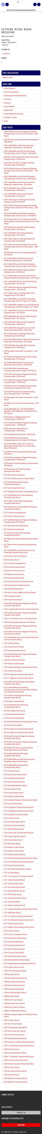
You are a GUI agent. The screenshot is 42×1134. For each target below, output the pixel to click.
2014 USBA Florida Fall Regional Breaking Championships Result (19, 737)
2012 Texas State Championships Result (18, 833)
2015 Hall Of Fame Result (13, 671)
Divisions (7, 103)
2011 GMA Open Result (12, 913)
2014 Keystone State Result (14, 718)
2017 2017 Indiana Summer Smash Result (19, 478)
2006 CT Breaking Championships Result (19, 1056)
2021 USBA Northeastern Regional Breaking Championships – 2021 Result (20, 288)
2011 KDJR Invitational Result (14, 905)
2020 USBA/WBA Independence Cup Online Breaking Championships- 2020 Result (19, 329)
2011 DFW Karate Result (13, 894)
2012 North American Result (14, 825)
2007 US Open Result (11, 1020)
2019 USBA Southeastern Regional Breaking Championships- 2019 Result (20, 375)
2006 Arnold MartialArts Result (15, 1053)
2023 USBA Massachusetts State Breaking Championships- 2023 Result (19, 228)
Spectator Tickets (10, 117)
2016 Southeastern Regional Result (17, 585)
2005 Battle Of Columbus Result (15, 1078)
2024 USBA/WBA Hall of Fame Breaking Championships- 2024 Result (18, 189)
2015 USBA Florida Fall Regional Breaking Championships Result (19, 683)
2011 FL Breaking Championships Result (19, 920)
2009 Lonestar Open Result (14, 989)
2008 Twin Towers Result (13, 1000)
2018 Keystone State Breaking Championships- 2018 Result (21, 464)
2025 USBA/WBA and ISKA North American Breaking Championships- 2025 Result (19, 183)
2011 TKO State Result (12, 902)
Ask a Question (9, 88)
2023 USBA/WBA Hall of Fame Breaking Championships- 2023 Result (18, 195)
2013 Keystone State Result (14, 796)
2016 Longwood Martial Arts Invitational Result (21, 609)
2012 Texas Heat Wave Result (15, 836)
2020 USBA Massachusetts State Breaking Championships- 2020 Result (19, 346)
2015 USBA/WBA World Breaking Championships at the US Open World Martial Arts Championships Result (20, 689)
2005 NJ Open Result (11, 1075)
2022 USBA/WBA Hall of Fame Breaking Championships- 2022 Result (18, 234)
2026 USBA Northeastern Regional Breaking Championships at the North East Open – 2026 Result (21, 134)
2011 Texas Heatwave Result (14, 880)
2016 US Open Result (11, 560)
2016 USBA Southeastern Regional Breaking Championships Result (20, 614)
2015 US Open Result (11, 643)
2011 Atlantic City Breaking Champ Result (19, 927)
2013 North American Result (14, 782)
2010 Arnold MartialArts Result (15, 956)
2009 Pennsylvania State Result (15, 978)
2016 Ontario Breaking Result (15, 563)
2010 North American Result (14, 949)
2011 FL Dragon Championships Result (18, 916)
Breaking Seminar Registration (15, 95)
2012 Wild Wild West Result (14, 829)
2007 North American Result (14, 1035)
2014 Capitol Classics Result (14, 701)
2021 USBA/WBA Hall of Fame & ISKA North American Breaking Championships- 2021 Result (21, 277)
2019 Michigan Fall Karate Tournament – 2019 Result (21, 352)
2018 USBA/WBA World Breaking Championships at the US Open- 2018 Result (20, 439)
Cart (35, 4)
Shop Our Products (7, 4)
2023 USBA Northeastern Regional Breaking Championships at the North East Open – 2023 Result (21, 207)
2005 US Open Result (11, 1067)
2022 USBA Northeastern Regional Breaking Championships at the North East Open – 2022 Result (21, 246)
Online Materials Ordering (13, 114)
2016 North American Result (14, 571)
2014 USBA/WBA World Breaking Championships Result (16, 706)
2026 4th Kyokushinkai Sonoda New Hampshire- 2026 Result (21, 140)
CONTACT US (21, 1112)
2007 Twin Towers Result (13, 1024)
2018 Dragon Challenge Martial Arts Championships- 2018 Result (17, 418)
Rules (6, 121)
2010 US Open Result (11, 931)
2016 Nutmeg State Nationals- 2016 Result (19, 622)
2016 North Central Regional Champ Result (20, 592)
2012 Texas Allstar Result (13, 840)
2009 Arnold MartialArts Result (15, 992)
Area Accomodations (11, 92)
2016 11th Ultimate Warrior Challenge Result (20, 618)
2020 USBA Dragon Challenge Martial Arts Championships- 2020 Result (19, 335)
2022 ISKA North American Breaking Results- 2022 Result (20, 253)
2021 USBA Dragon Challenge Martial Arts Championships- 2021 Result (19, 294)
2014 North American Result (14, 714)
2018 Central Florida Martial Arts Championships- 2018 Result (16, 429)
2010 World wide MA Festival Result (17, 960)
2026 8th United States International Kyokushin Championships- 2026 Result (21, 158)
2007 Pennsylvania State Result (15, 1027)
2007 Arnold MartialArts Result (15, 1038)
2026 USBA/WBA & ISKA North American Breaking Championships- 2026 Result (18, 146)
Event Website (9, 106)
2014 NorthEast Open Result (14, 711)
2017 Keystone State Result (14, 529)
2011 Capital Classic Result (13, 923)
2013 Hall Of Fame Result (13, 804)
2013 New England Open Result (15, 785)
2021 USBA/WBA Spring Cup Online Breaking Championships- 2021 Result (20, 311)
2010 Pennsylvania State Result (15, 938)
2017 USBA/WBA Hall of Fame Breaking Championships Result (18, 496)
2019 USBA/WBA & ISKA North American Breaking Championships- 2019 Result (18, 364)
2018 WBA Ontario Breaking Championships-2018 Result (20, 453)
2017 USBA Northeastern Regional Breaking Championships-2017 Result (20, 521)
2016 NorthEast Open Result (14, 567)
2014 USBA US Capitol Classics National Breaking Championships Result (18, 749)
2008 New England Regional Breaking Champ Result (20, 1015)
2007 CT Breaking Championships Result (19, 1046)
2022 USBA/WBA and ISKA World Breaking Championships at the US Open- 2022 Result (20, 265)
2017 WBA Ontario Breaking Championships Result (20, 545)
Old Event (6, 54)
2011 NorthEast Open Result (14, 887)
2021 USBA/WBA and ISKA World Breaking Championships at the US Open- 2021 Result (20, 300)
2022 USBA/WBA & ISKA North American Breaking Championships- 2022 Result (18, 259)
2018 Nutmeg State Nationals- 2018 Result (19, 434)
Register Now (8, 77)
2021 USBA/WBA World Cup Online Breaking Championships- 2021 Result (20, 282)
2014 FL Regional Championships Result (18, 729)
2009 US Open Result (11, 974)
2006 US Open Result (11, 1049)
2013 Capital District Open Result (16, 814)
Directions (8, 99)
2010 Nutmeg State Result (13, 942)
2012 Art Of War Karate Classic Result (17, 869)
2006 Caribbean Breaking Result (16, 1060)
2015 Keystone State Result (14, 663)
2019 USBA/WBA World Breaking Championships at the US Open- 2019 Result (20, 369)
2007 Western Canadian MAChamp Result (19, 1042)
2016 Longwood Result (12, 596)
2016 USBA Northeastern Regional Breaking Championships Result (20, 604)
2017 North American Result (14, 475)
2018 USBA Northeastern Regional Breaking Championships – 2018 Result (20, 424)
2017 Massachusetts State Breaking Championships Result (17, 534)
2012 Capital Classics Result (14, 865)
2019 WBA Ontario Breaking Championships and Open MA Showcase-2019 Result (20, 387)
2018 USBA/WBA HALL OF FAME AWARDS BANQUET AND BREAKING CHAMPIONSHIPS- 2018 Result (20, 411)
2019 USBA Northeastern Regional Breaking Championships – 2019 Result (20, 381)
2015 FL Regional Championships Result (18, 674)
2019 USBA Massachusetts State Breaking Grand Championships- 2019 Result (19, 393)
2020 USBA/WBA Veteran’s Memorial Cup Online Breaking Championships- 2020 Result (21, 340)
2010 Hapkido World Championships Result (20, 963)
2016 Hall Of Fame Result (13, 600)
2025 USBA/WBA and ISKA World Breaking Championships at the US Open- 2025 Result (20, 177)
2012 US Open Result (11, 818)
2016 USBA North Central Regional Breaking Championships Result (20, 633)
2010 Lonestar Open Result (14, 953)
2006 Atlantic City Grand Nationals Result (19, 1064)
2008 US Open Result (11, 996)
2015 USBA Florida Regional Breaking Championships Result (17, 696)
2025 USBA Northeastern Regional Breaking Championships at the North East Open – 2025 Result (21, 170)
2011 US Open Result (11, 873)
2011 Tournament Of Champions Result (18, 876)
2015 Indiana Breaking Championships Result (20, 667)
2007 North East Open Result (14, 1031)
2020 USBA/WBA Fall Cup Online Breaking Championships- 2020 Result (19, 323)
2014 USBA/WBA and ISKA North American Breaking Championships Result (19, 760)
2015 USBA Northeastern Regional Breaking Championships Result (20, 655)
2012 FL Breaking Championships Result (19, 862)
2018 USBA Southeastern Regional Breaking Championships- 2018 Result (20, 458)
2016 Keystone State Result (14, 574)
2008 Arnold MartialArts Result (15, 1011)
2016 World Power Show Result (15, 556)
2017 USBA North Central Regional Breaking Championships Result (20, 508)
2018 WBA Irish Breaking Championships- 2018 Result (21, 404)
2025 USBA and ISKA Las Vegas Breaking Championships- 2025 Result (19, 164)
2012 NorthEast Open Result (14, 822)
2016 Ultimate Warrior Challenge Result (18, 581)
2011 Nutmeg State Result (13, 883)
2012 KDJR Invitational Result (14, 854)
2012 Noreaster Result (12, 843)
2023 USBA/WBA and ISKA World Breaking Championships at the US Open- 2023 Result (20, 214)
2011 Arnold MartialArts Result (15, 898)
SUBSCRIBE (21, 1125)
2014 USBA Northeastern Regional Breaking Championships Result (20, 743)
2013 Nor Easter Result (12, 789)
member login (39, 4)
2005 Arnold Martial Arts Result (15, 1071)
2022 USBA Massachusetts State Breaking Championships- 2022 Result (19, 271)
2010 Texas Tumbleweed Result (15, 934)
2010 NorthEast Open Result (14, 945)
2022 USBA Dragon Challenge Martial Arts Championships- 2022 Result (19, 240)
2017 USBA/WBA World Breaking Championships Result (16, 483)
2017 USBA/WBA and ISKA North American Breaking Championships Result (19, 551)
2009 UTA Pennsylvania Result (15, 971)
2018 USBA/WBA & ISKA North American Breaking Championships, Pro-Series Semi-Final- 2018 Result (20, 446)
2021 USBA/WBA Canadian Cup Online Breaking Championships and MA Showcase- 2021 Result (21, 306)
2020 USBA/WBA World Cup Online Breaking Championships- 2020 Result (20, 317)
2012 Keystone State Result (14, 847)
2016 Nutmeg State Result (13, 589)
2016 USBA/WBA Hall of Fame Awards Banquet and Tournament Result (21, 638)
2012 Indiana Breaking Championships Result (20, 858)
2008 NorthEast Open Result (14, 1003)
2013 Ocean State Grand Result (15, 774)
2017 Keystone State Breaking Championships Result (21, 540)
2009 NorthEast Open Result (14, 982)
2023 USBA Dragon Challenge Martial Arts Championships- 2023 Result (19, 201)
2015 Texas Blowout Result (14, 647)
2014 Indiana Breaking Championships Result (20, 722)
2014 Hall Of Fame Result (13, 725)
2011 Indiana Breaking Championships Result (20, 909)
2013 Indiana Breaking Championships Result (20, 800)
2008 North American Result (14, 1007)
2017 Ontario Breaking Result (15, 513)
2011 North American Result (14, 891)
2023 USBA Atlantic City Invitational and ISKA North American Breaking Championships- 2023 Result (21, 221)
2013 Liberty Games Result (13, 793)
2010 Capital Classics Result (14, 967)
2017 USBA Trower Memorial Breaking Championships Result (18, 502)
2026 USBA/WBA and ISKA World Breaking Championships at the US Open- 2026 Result (20, 152)
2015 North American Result (14, 660)
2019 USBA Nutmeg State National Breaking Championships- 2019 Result (20, 358)
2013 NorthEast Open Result (14, 778)
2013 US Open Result (11, 771)
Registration (8, 110)
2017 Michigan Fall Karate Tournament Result (21, 491)
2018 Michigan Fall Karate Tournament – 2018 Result (21, 398)
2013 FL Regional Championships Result (18, 807)
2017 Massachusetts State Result (16, 526)
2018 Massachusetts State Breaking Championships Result (17, 470)
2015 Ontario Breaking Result (15, 650)
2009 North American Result (14, 985)
